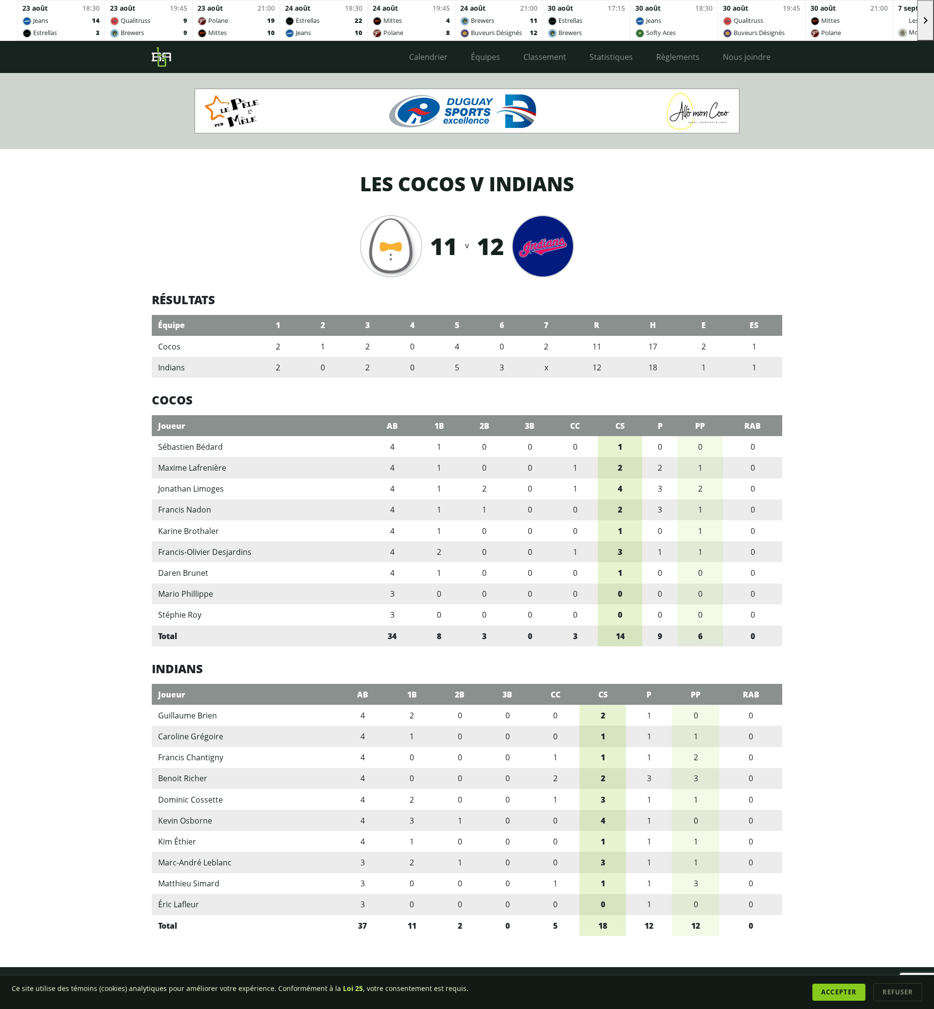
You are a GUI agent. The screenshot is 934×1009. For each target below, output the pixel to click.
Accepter (838, 992)
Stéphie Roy (179, 614)
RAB (752, 426)
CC (575, 426)
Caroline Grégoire (190, 736)
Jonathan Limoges (191, 488)
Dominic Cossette (190, 799)
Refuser (897, 992)
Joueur (171, 426)
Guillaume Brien (187, 715)
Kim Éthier (177, 841)
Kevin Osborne (185, 820)
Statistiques (611, 57)
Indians (171, 367)
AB (392, 426)
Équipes (485, 57)
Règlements (678, 57)
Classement (544, 57)
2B (484, 426)
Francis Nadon (184, 509)
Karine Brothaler (188, 531)
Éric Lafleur (178, 904)
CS (620, 426)
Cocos (169, 346)
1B (439, 426)
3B (530, 426)
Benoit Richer (182, 778)
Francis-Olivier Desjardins (204, 552)
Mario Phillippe (185, 593)
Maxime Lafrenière (192, 467)
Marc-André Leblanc (195, 862)
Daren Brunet (183, 573)
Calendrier (428, 57)
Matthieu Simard (188, 883)
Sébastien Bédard (190, 446)
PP (700, 426)
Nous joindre (747, 57)
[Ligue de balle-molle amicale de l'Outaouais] (161, 57)
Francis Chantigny (190, 757)
